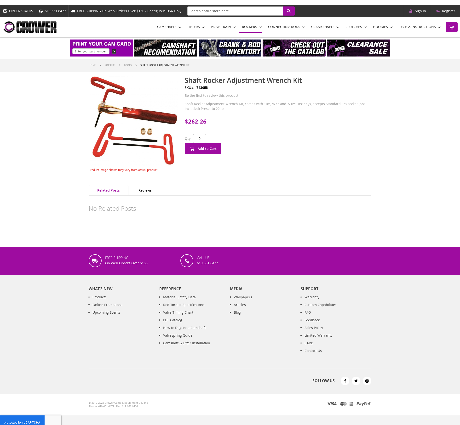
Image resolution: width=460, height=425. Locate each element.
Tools (128, 65)
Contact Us (313, 350)
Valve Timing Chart (178, 312)
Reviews (145, 190)
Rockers (110, 65)
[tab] (108, 190)
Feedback (312, 320)
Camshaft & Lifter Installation (186, 343)
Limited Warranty (318, 335)
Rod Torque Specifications (184, 304)
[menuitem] (167, 26)
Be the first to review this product (211, 95)
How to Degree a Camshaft (184, 327)
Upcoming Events (106, 312)
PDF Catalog (172, 320)
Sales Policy (314, 327)
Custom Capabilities (321, 304)
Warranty (312, 297)
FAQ (308, 312)
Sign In (420, 11)
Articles (240, 304)
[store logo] (30, 27)
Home (92, 65)
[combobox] (241, 11)
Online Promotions (107, 304)
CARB (309, 343)
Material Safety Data (179, 297)
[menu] (297, 27)
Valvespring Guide (177, 335)
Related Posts (108, 190)
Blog (237, 312)
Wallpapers (243, 297)
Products (99, 297)
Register (448, 11)
